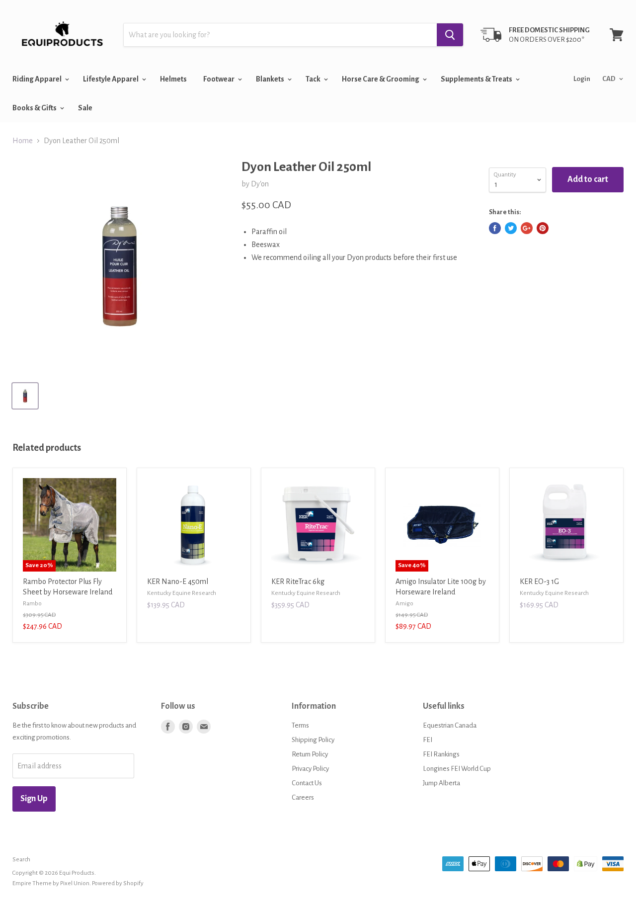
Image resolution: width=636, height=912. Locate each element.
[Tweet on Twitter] (511, 228)
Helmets (173, 79)
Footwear (219, 79)
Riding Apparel (37, 79)
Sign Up (34, 798)
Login (581, 79)
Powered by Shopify (118, 883)
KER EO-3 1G (539, 581)
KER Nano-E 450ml (177, 581)
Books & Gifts (35, 108)
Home (22, 141)
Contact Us (307, 783)
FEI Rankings (441, 754)
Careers (303, 797)
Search (21, 859)
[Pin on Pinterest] (543, 228)
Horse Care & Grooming (381, 79)
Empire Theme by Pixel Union (50, 883)
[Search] (450, 34)
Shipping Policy (313, 740)
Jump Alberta (441, 783)
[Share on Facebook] (495, 228)
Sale (85, 108)
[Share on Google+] (527, 228)
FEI (427, 740)
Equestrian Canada (450, 725)
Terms (300, 725)
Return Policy (310, 754)
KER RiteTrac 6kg (297, 581)
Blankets (270, 79)
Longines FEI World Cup (457, 768)
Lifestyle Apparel (111, 79)
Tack (313, 79)
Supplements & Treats (477, 79)
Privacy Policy (310, 768)
